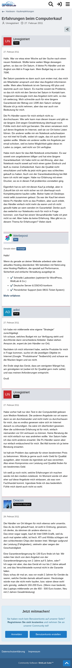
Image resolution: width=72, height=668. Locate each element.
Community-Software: (36, 663)
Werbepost (20, 235)
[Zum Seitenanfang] (66, 663)
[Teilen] (67, 29)
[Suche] (51, 4)
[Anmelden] (59, 4)
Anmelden (16, 634)
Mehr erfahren (12, 295)
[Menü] (67, 4)
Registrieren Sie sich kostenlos (25, 622)
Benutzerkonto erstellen (48, 634)
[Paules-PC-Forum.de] (9, 4)
